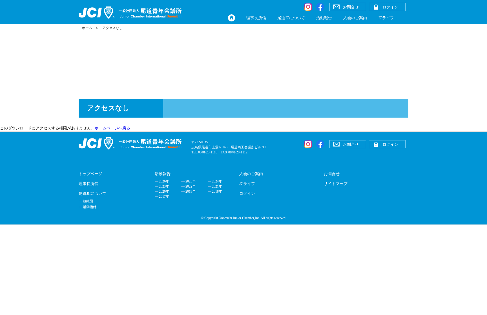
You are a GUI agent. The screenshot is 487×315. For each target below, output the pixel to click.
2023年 (164, 186)
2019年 (190, 191)
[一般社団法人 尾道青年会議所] (130, 12)
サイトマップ (335, 184)
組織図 (88, 201)
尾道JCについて (291, 18)
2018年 (217, 191)
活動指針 (89, 207)
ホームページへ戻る (112, 128)
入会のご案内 (355, 18)
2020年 (164, 191)
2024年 (217, 181)
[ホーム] (231, 17)
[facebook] (320, 7)
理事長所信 (256, 18)
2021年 (217, 186)
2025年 (190, 181)
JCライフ (386, 18)
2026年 (164, 181)
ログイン (247, 193)
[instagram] (308, 7)
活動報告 (324, 18)
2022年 (190, 186)
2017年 (164, 197)
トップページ (90, 174)
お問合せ (332, 174)
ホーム (87, 28)
